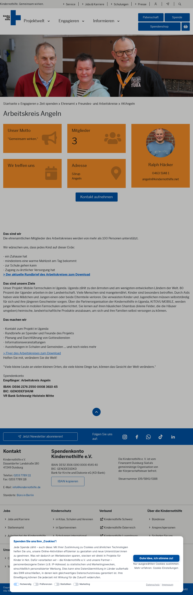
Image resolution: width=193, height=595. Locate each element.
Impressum (167, 584)
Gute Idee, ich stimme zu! (156, 558)
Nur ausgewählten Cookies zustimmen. (156, 563)
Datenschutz (153, 584)
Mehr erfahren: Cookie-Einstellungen (156, 567)
